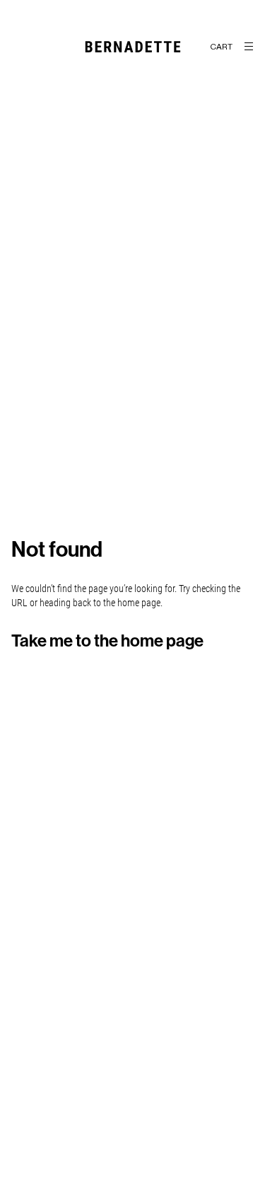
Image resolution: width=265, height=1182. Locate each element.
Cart (221, 46)
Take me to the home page (107, 640)
